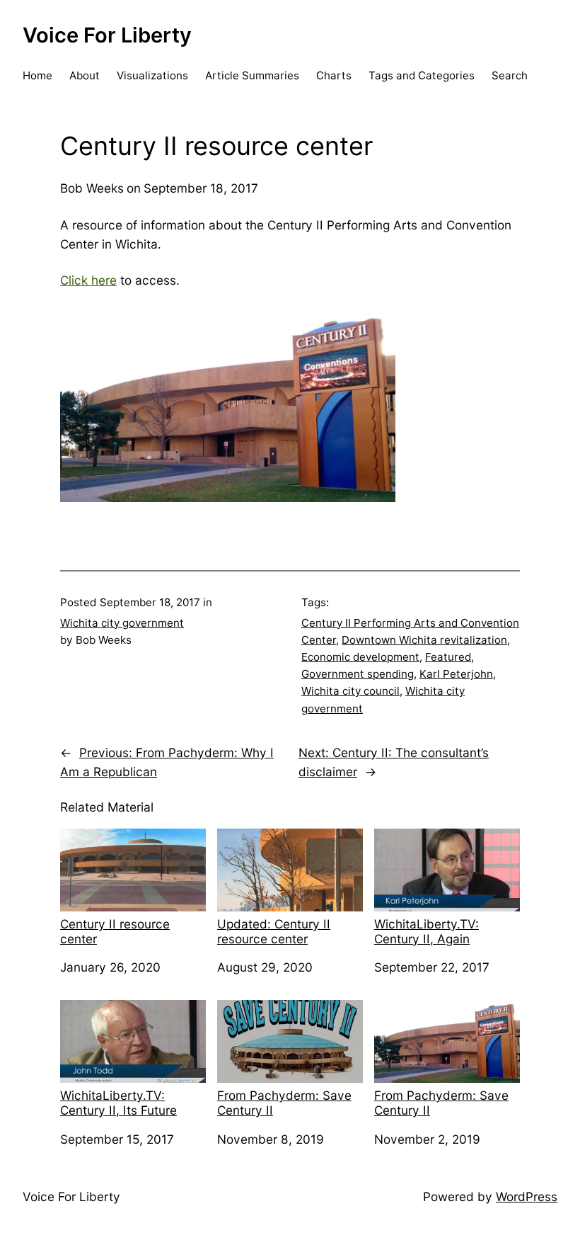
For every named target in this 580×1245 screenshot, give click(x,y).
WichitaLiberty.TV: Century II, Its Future (118, 1103)
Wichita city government (122, 623)
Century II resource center (115, 931)
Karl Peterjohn (456, 674)
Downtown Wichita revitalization (424, 640)
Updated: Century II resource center (273, 931)
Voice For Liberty (107, 35)
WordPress (526, 1196)
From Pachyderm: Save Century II (284, 1103)
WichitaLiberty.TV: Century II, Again (426, 931)
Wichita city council (350, 691)
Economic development (360, 657)
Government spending (357, 674)
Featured (448, 657)
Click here (88, 280)
